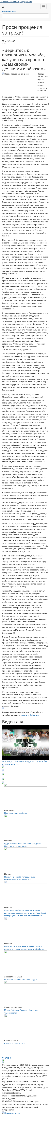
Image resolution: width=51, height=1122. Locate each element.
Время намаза (9, 11)
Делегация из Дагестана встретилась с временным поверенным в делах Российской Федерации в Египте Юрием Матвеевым (25, 913)
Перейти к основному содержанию (16, 1)
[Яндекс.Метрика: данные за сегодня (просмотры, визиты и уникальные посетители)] (11, 1112)
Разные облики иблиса (14, 1043)
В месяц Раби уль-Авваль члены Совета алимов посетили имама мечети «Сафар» (24, 947)
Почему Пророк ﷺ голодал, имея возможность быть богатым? (19, 878)
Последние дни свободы (15, 812)
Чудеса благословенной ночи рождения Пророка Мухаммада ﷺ (22, 844)
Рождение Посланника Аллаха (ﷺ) (20, 979)
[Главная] (4, 4)
